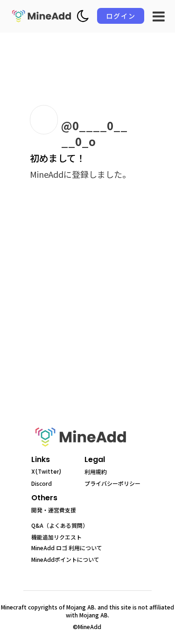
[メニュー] (159, 16)
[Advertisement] (87, 313)
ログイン (121, 16)
